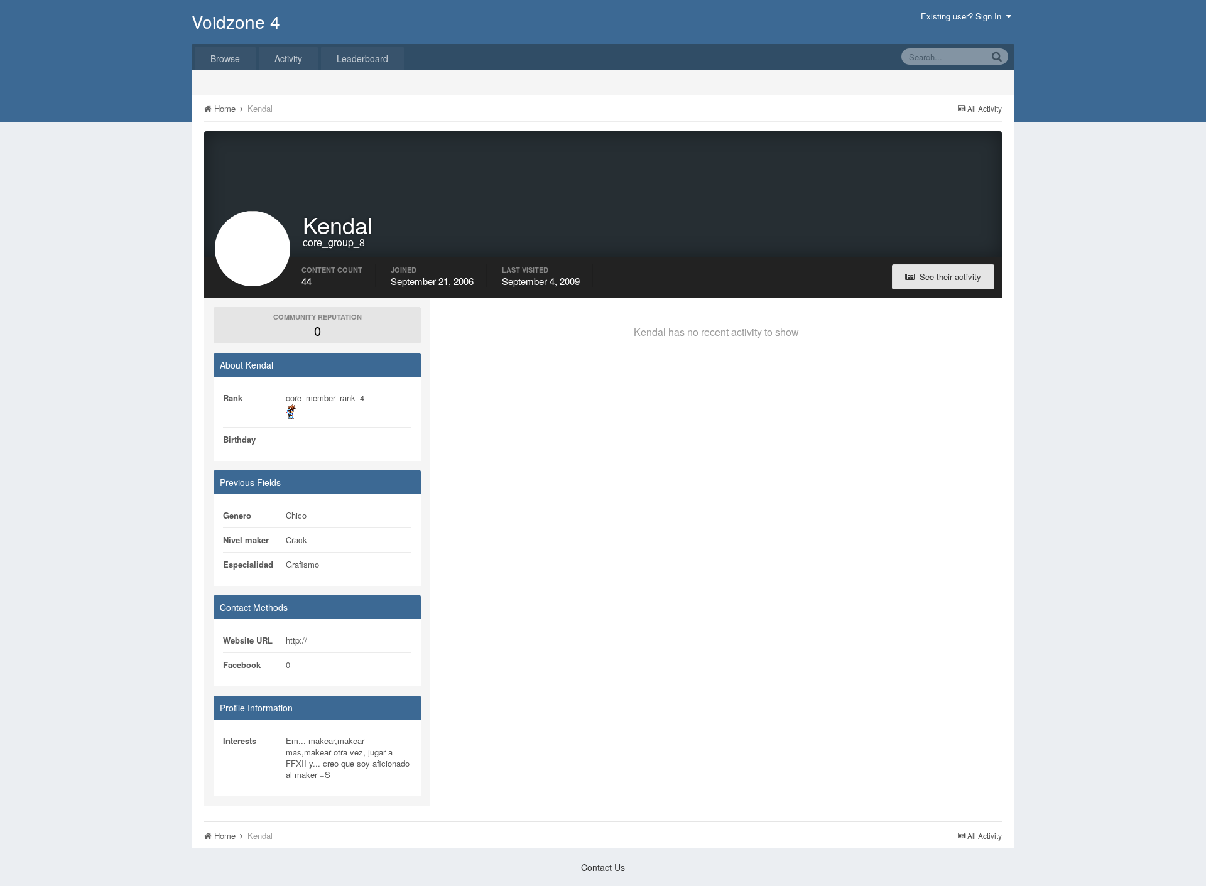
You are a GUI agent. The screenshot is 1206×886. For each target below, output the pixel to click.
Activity (288, 58)
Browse (225, 58)
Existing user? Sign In (963, 16)
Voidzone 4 (236, 21)
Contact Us (603, 867)
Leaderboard (362, 58)
